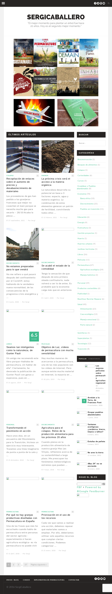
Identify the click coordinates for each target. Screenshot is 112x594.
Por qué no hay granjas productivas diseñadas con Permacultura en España (21, 518)
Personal (10, 424)
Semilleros (82, 333)
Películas (56, 81)
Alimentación (86, 309)
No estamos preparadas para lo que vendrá (20, 268)
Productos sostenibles (88, 288)
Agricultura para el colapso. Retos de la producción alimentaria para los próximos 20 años (57, 433)
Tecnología (82, 344)
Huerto (81, 239)
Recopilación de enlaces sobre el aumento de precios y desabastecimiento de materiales (20, 185)
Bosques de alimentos (87, 165)
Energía (45, 175)
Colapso (10, 175)
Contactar (74, 580)
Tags (81, 364)
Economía (82, 194)
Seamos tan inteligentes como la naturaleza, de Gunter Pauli (20, 350)
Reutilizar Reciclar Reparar (89, 299)
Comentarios (94, 359)
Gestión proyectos (86, 233)
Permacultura (12, 512)
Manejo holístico (87, 275)
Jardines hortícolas (86, 249)
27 (26, 565)
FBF (79, 487)
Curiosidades (83, 175)
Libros (78, 114)
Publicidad (82, 294)
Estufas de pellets (96, 441)
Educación (82, 217)
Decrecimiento (34, 117)
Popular (82, 359)
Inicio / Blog (12, 580)
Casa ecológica (86, 314)
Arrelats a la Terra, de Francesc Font (78, 120)
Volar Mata (34, 122)
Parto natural (86, 325)
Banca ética (85, 198)
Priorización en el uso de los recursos (56, 516)
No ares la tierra (95, 453)
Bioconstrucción (85, 159)
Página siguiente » (39, 565)
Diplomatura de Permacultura (49, 580)
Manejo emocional (88, 320)
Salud (80, 304)
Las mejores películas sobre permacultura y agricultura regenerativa (56, 89)
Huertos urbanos (85, 244)
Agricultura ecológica (89, 270)
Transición (82, 349)
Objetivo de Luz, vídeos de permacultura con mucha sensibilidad (57, 350)
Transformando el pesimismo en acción (18, 429)
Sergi (33, 220)
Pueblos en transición (90, 209)
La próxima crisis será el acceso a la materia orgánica (56, 181)
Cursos (81, 181)
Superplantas (83, 338)
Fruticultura (83, 228)
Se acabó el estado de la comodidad (56, 267)
